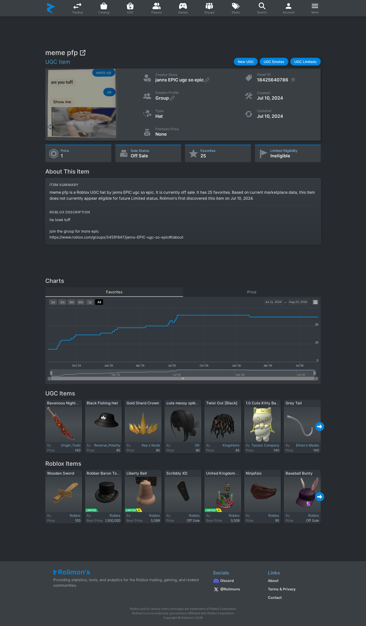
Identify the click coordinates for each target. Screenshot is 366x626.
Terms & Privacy (282, 589)
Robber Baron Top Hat (106, 473)
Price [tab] (251, 292)
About (273, 580)
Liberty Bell (136, 473)
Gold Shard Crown (142, 403)
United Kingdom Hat (224, 473)
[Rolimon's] (51, 8)
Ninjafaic (254, 473)
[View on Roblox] (82, 52)
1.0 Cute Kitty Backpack (267, 403)
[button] (246, 61)
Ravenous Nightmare (66, 403)
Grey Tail (294, 403)
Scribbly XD (176, 473)
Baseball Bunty (299, 473)
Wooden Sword (60, 473)
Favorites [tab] (114, 292)
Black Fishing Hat (102, 403)
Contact (275, 597)
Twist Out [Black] (222, 403)
